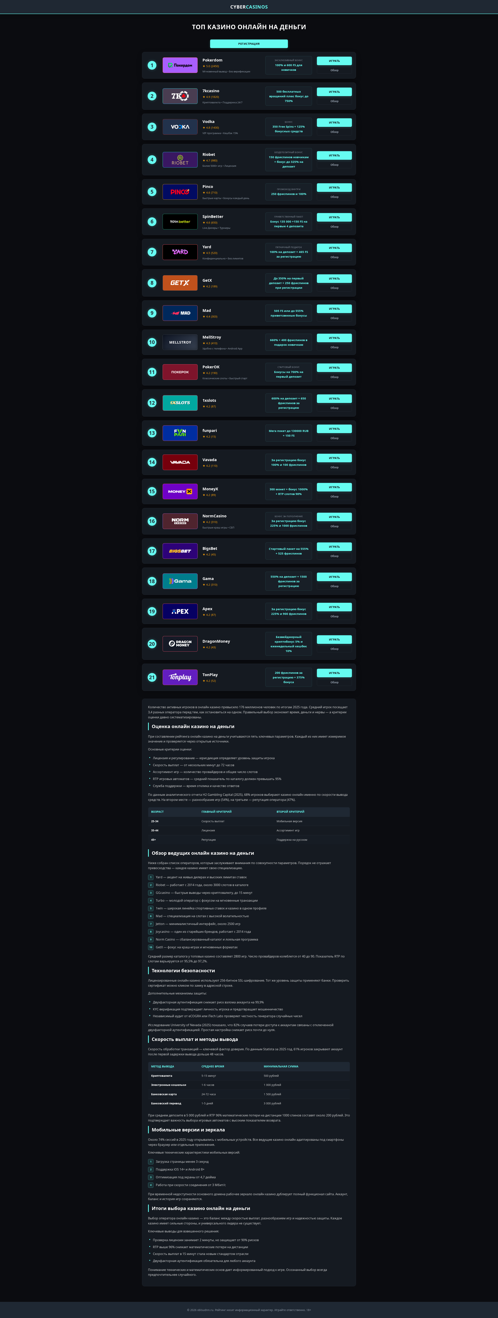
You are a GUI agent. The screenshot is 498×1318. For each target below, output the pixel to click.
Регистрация (249, 44)
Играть (334, 61)
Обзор (334, 70)
